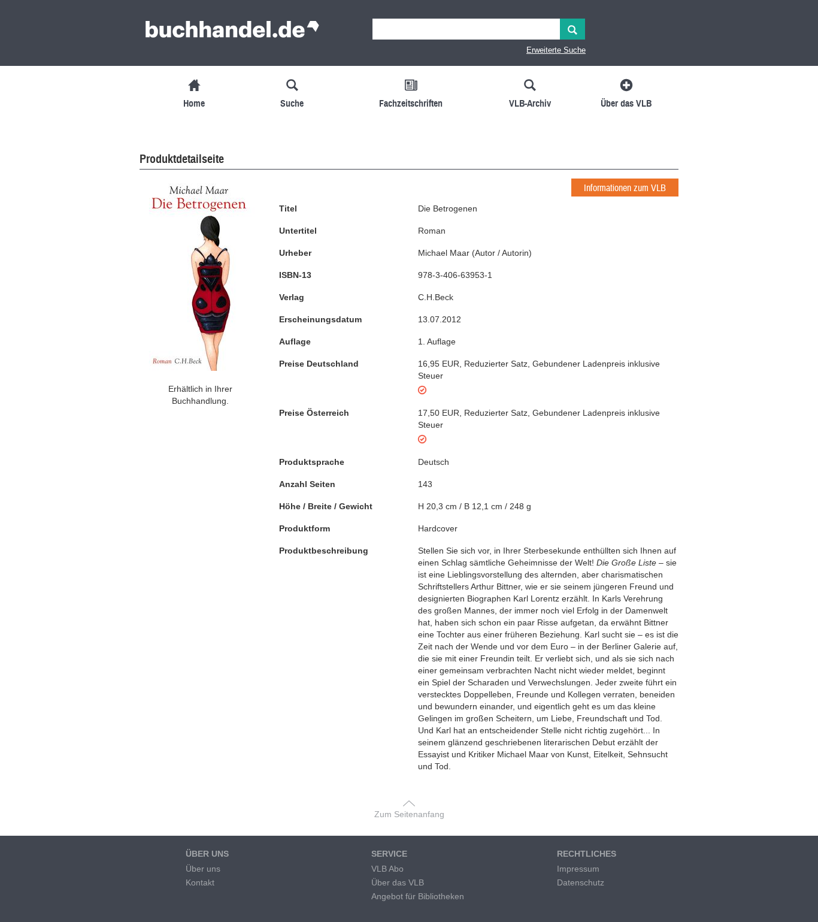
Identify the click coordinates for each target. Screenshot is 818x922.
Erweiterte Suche (556, 50)
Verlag (291, 297)
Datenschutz (580, 882)
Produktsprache (311, 462)
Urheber (295, 253)
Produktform (304, 528)
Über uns (203, 868)
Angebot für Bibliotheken (417, 896)
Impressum (578, 868)
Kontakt (200, 882)
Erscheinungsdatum (320, 319)
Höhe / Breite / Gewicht (325, 506)
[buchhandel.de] (232, 33)
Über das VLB (397, 882)
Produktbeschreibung (323, 550)
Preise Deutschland (319, 363)
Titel (288, 208)
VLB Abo (387, 868)
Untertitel (298, 230)
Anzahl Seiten (307, 484)
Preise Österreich (314, 413)
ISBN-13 (295, 275)
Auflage (295, 341)
